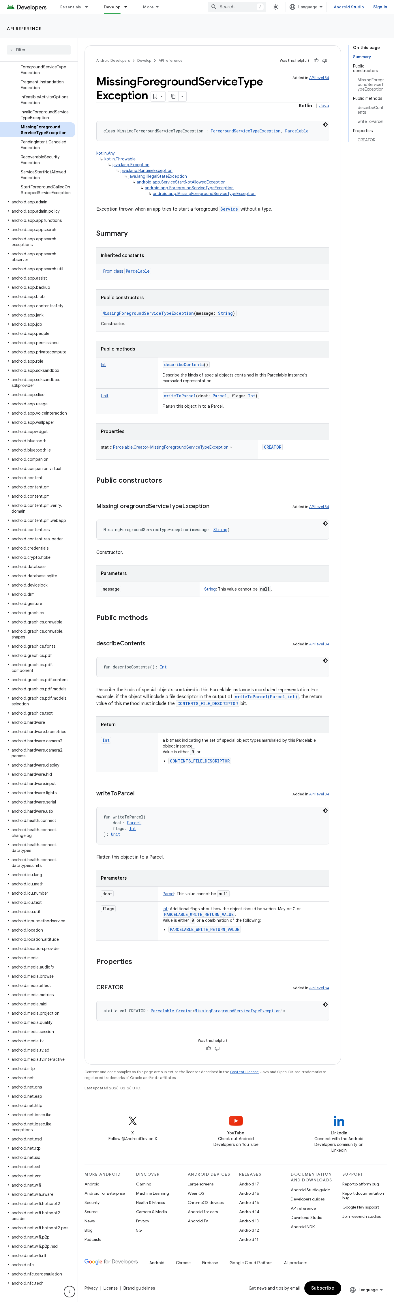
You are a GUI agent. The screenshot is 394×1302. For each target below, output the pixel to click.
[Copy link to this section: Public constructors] (168, 480)
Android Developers (113, 60)
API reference (24, 28)
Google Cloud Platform (251, 1262)
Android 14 (249, 1211)
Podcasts (93, 1239)
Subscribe (323, 1288)
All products (295, 1262)
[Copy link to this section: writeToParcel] (140, 793)
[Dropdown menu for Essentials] (89, 7)
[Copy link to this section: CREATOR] (129, 987)
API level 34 (319, 77)
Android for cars (203, 1211)
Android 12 (249, 1230)
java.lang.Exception (130, 164)
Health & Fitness (150, 1202)
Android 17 (249, 1184)
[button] (37, 202)
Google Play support (360, 1207)
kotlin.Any (105, 153)
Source (91, 1211)
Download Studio (306, 1217)
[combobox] (237, 7)
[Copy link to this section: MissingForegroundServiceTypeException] (215, 506)
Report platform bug (360, 1184)
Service (229, 209)
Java (324, 106)
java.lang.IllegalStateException (158, 176)
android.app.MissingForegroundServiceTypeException (204, 193)
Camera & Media (151, 1211)
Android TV (198, 1221)
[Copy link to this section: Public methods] (154, 618)
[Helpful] (316, 60)
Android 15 (249, 1202)
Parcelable (138, 271)
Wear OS (196, 1193)
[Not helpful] (324, 60)
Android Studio (349, 7)
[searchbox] (39, 50)
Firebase (210, 1262)
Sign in (380, 7)
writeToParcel (180, 395)
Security (92, 1202)
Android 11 (248, 1239)
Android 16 (249, 1193)
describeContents (184, 364)
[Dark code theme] (325, 124)
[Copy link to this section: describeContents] (151, 643)
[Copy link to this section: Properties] (138, 962)
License (111, 1288)
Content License (244, 1071)
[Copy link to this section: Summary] (133, 234)
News (90, 1221)
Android (92, 1184)
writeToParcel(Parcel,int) (266, 696)
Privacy (142, 1221)
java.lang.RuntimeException (146, 170)
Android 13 (249, 1221)
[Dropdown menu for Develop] (128, 7)
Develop (112, 7)
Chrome (183, 1262)
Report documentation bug (363, 1195)
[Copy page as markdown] (173, 96)
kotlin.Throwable (120, 159)
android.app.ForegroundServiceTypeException (189, 187)
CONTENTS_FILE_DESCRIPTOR (207, 703)
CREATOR (272, 447)
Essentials (70, 7)
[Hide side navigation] (69, 1291)
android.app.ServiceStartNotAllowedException (181, 182)
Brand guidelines (139, 1288)
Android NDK (303, 1226)
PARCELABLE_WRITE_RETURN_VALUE (199, 914)
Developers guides (307, 1199)
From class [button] (126, 271)
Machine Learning (152, 1193)
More (148, 7)
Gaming (143, 1184)
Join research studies (361, 1216)
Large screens (200, 1184)
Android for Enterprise (105, 1193)
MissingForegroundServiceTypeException (148, 313)
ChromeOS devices (206, 1202)
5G (139, 1230)
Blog (89, 1230)
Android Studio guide (310, 1189)
